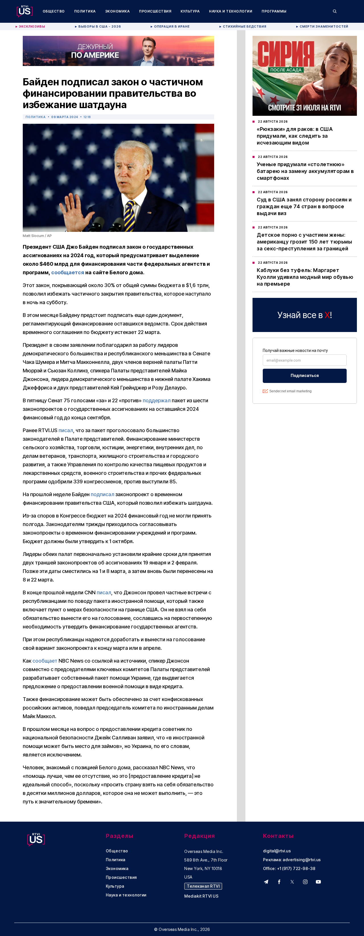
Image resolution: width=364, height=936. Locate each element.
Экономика (117, 11)
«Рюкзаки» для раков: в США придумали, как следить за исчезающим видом (295, 136)
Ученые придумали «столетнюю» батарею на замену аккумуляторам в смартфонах (305, 171)
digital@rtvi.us (277, 851)
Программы (274, 11)
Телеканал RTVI (203, 886)
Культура (190, 11)
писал (66, 430)
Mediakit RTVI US (201, 896)
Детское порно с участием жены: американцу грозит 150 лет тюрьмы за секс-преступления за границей (304, 241)
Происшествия (155, 11)
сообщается (67, 272)
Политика (85, 11)
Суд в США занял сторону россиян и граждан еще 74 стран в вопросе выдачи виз (304, 206)
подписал (102, 494)
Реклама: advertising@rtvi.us (292, 859)
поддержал (157, 400)
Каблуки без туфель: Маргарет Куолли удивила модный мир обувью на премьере (305, 277)
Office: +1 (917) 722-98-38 (289, 868)
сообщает (44, 661)
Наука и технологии (230, 11)
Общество (54, 11)
